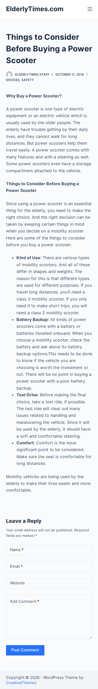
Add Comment (24, 601)
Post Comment (25, 649)
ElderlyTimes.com (35, 9)
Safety (27, 80)
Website (17, 582)
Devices (13, 80)
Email (16, 566)
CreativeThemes (21, 682)
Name (17, 549)
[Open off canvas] (90, 9)
